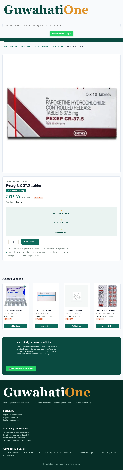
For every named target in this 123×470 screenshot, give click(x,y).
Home (4, 46)
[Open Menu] (2, 40)
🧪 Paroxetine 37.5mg (15, 191)
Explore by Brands (10, 417)
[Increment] (16, 242)
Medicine (13, 46)
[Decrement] (10, 242)
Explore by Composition (12, 414)
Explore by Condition (11, 420)
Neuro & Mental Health (29, 46)
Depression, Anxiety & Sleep (52, 46)
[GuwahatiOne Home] (46, 10)
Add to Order (30, 242)
